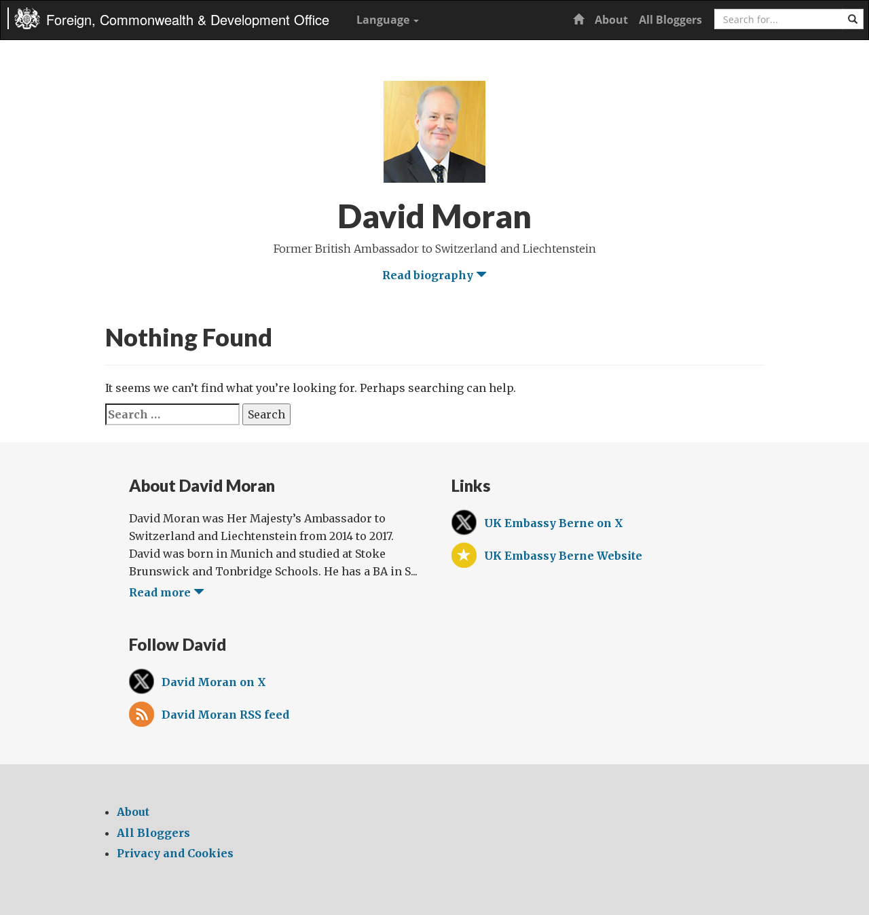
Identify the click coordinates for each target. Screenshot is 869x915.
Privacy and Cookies (175, 853)
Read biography (429, 275)
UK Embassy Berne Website (563, 555)
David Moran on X (214, 682)
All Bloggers (670, 19)
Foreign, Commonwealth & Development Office (187, 19)
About (611, 19)
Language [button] (384, 19)
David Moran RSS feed (225, 714)
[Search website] (853, 19)
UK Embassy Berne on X (553, 523)
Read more (161, 592)
